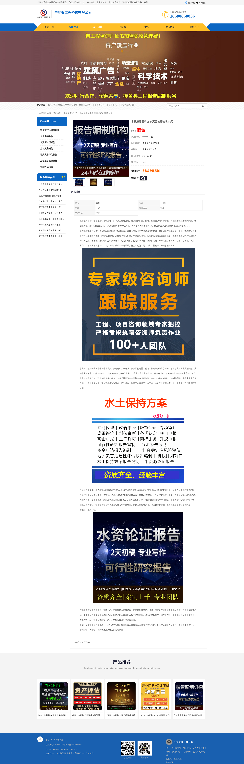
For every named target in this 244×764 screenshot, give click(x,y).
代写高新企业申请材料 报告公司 (52, 201)
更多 (63, 177)
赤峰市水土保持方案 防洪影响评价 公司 (139, 715)
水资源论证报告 (70, 113)
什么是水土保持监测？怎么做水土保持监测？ (52, 184)
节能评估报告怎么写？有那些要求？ (52, 230)
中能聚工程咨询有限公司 (56, 749)
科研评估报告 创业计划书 (50, 190)
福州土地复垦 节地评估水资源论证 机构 (37, 715)
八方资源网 (61, 753)
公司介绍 (121, 27)
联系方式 (194, 27)
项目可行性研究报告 (49, 130)
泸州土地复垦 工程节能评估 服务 (69, 715)
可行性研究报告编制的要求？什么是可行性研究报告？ (52, 236)
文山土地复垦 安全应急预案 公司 (103, 715)
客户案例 (170, 27)
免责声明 (71, 753)
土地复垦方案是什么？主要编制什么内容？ (52, 213)
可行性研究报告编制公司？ (50, 207)
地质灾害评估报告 (48, 155)
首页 (49, 113)
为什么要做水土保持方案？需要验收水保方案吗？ (52, 225)
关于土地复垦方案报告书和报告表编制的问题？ (52, 219)
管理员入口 (80, 753)
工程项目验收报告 (48, 161)
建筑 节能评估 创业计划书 (50, 196)
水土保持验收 (46, 136)
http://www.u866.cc (82, 642)
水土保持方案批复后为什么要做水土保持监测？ (176, 715)
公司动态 (145, 27)
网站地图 (89, 753)
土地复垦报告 (46, 148)
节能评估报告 (46, 167)
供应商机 (73, 27)
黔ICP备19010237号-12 (73, 745)
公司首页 (49, 27)
